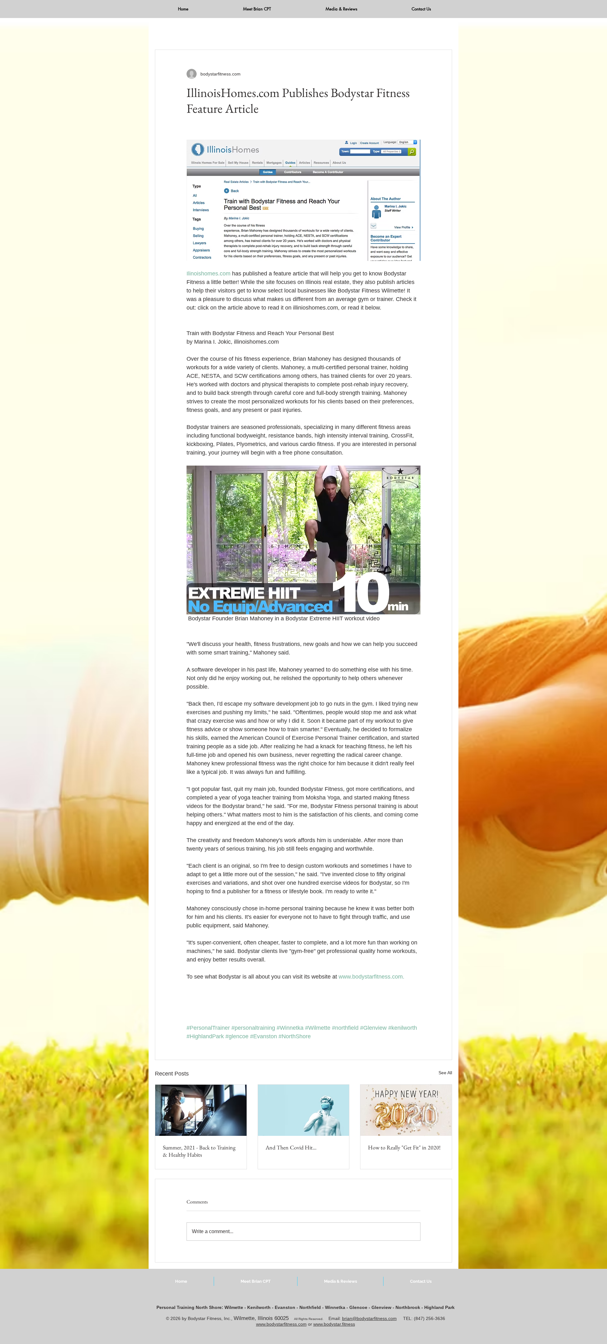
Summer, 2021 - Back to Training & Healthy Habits (199, 1151)
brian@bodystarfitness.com (369, 1318)
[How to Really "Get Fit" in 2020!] (406, 1110)
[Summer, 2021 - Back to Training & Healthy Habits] (201, 1110)
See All (445, 1072)
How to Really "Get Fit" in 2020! (404, 1147)
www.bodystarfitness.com (281, 1324)
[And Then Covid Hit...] (303, 1110)
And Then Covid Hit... (291, 1147)
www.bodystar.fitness (334, 1324)
